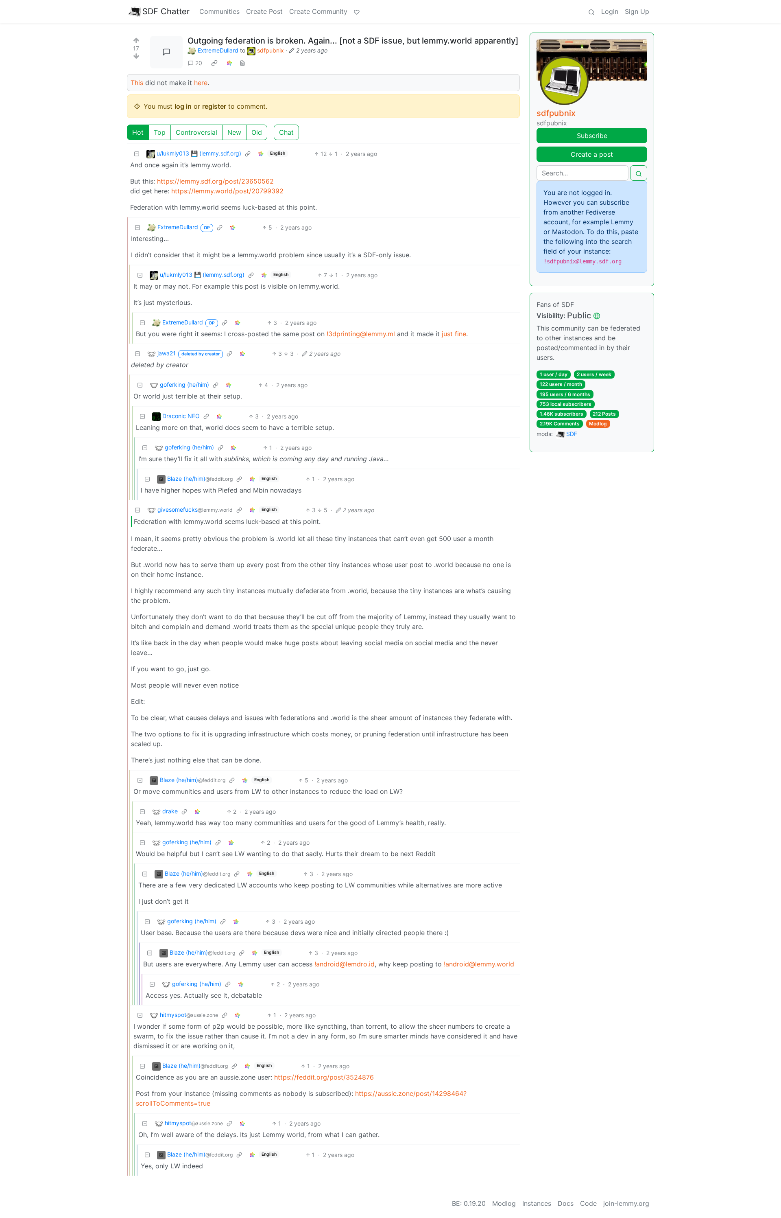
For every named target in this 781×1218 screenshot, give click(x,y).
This (137, 83)
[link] (214, 63)
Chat (286, 132)
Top (160, 132)
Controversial (196, 132)
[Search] (591, 11)
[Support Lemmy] (357, 11)
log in (183, 106)
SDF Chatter (166, 11)
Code (588, 1203)
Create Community (318, 11)
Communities (219, 11)
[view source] (242, 63)
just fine (454, 334)
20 (198, 62)
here (200, 83)
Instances (536, 1203)
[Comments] (166, 52)
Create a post (592, 154)
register (214, 106)
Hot (138, 132)
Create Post (264, 11)
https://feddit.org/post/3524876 (324, 1077)
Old (256, 132)
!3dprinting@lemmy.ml (361, 334)
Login (609, 11)
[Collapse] (136, 153)
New (234, 132)
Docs (566, 1203)
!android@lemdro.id (344, 964)
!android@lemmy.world (479, 964)
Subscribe (592, 135)
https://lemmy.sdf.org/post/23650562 (215, 181)
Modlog (598, 424)
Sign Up (637, 11)
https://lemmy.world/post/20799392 (227, 191)
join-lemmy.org (626, 1203)
